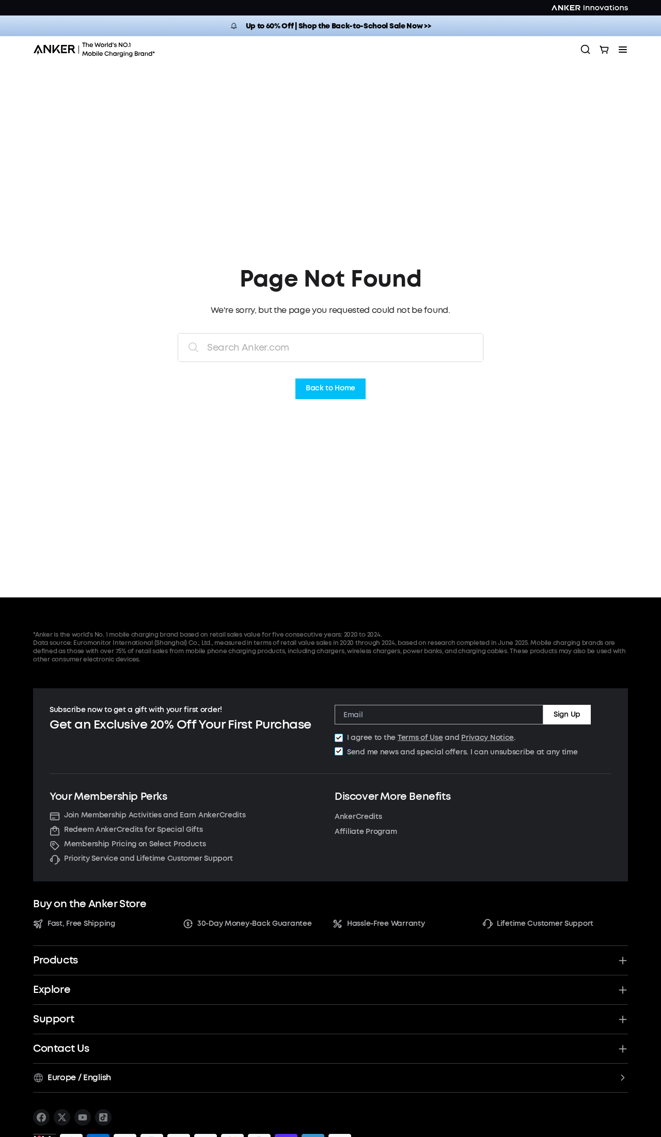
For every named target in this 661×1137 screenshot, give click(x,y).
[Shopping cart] (604, 49)
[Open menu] (623, 49)
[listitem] (41, 1117)
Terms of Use (420, 738)
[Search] (585, 49)
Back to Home (330, 388)
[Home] (97, 49)
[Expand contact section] (623, 1049)
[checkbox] (339, 738)
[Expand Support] (623, 1019)
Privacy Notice (487, 738)
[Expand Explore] (623, 990)
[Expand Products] (623, 960)
